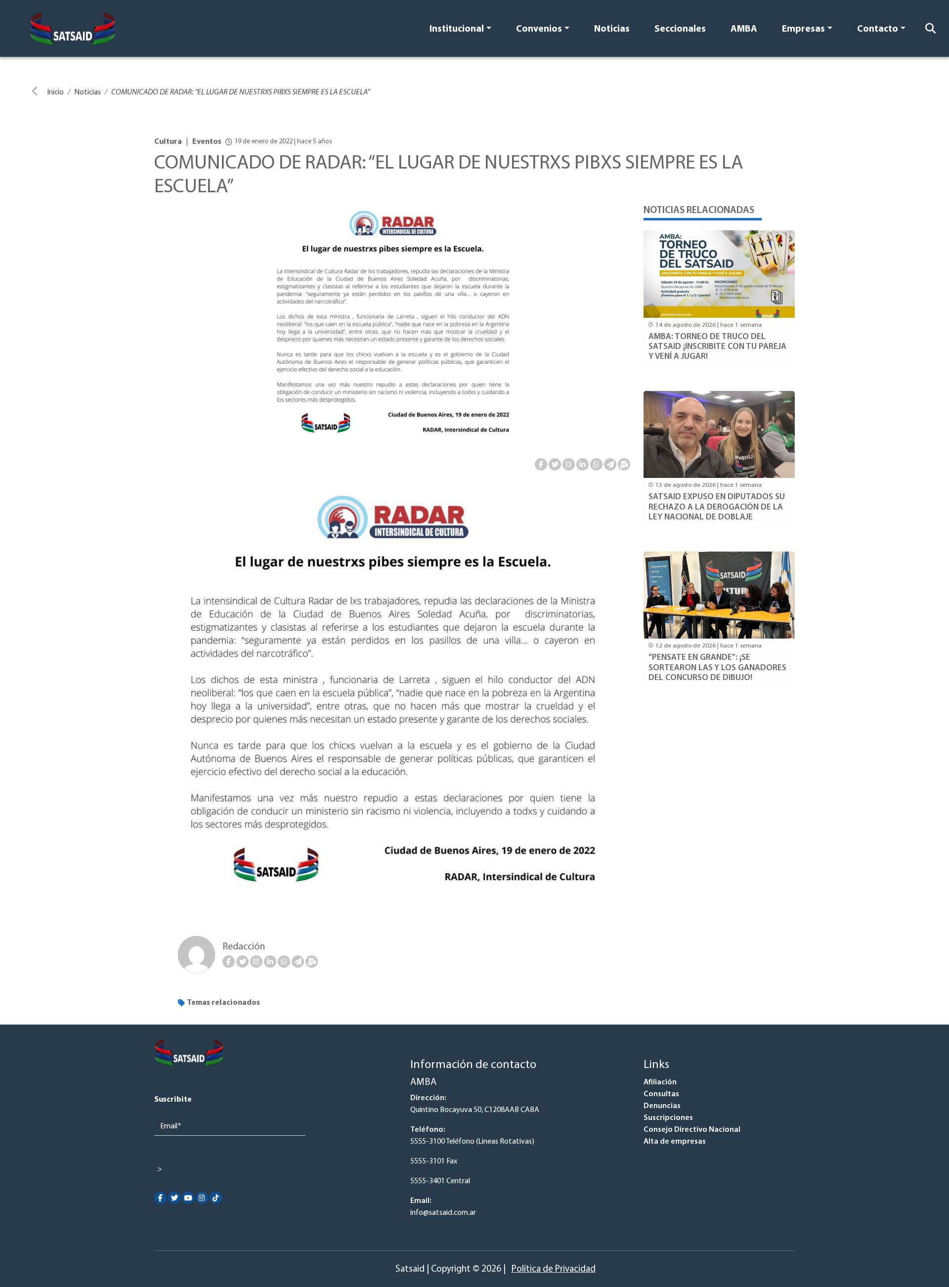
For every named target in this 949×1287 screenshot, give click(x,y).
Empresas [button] (803, 29)
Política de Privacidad (554, 1269)
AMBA (744, 29)
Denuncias (662, 1106)
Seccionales (680, 29)
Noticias (612, 29)
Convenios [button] (539, 29)
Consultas (661, 1094)
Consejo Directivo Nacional (692, 1130)
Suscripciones (668, 1118)
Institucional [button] (457, 29)
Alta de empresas (675, 1142)
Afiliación (660, 1082)
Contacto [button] (877, 29)
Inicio (55, 92)
